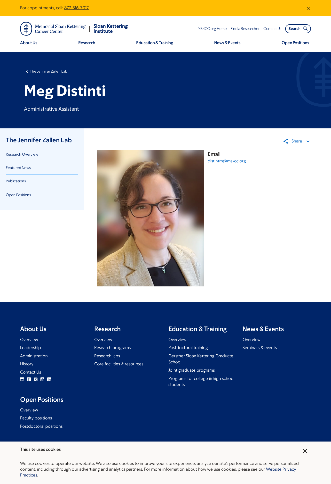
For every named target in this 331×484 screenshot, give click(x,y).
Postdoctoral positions (41, 426)
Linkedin (49, 379)
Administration (34, 355)
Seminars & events (260, 347)
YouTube (42, 379)
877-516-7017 (76, 7)
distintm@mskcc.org (227, 161)
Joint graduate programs (191, 370)
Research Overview (22, 154)
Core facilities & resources (118, 363)
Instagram (22, 379)
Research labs (107, 355)
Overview (29, 339)
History (26, 363)
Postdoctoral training (188, 347)
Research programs (112, 347)
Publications (16, 181)
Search (294, 28)
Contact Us (30, 372)
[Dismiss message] (308, 8)
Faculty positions (36, 418)
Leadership (30, 347)
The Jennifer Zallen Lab (48, 71)
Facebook (29, 379)
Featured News (18, 168)
